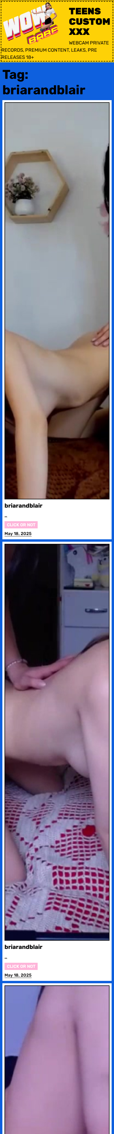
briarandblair (23, 505)
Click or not (21, 524)
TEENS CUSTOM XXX (89, 21)
